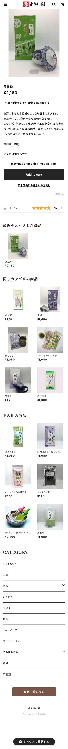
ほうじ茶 (8, 596)
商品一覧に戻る (34, 692)
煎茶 (5, 585)
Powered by (30, 714)
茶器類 (7, 674)
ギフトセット (10, 563)
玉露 (5, 574)
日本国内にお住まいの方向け (34, 185)
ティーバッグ (10, 630)
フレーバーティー (12, 641)
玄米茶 (7, 607)
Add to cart (34, 174)
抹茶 (5, 619)
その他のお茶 (10, 652)
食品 (5, 663)
